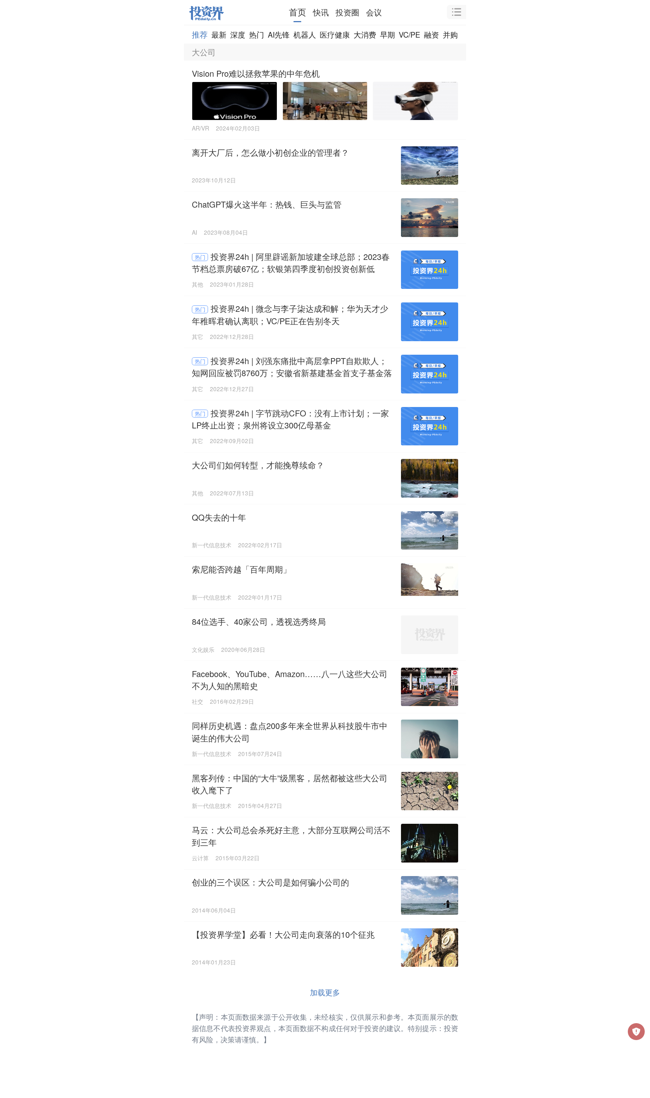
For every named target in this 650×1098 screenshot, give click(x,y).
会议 (374, 12)
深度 (237, 34)
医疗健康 (335, 34)
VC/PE (409, 34)
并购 (450, 34)
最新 (218, 34)
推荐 (200, 34)
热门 (256, 34)
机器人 (304, 34)
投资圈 (347, 12)
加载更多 (325, 992)
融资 (431, 34)
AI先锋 (279, 34)
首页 (297, 12)
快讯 (321, 12)
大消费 (365, 34)
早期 (387, 34)
